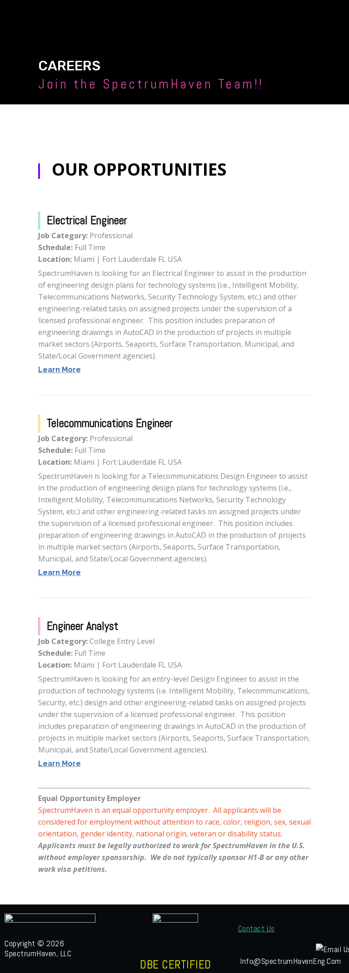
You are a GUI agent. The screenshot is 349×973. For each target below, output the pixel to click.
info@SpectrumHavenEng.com (290, 961)
